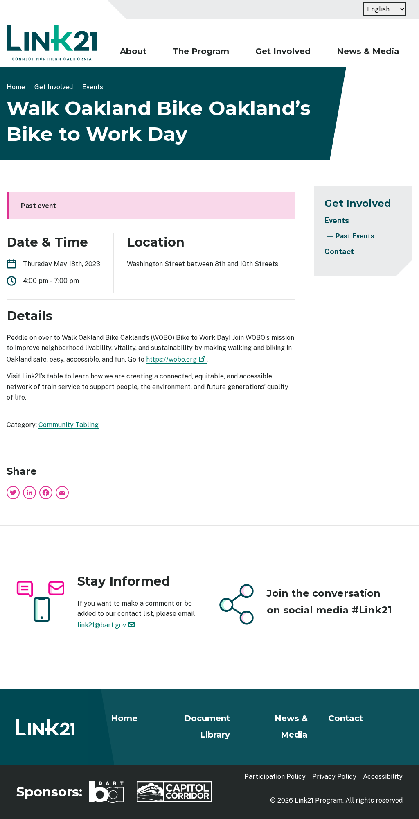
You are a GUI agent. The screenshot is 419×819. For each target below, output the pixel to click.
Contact (339, 251)
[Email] (62, 492)
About (133, 51)
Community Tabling (68, 425)
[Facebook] (46, 492)
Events (92, 87)
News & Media (368, 51)
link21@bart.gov (101, 625)
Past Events (355, 236)
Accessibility (383, 777)
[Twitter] (14, 492)
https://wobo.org (171, 359)
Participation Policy (275, 777)
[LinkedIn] (29, 492)
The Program (201, 51)
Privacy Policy (334, 777)
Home (16, 87)
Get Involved (283, 51)
